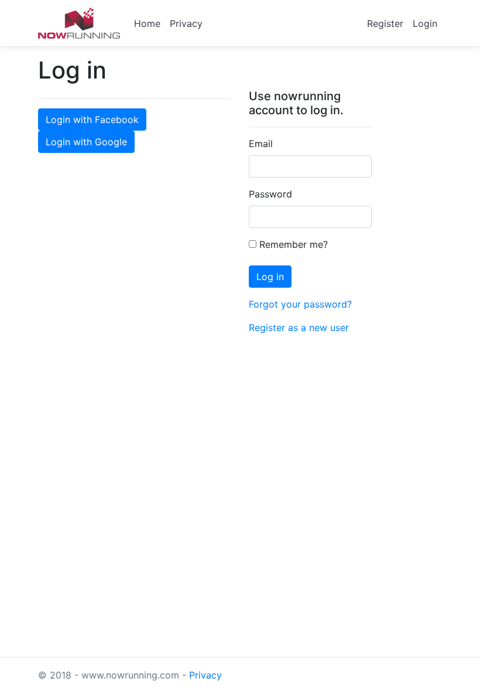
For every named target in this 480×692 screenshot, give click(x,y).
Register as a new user (299, 327)
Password (270, 194)
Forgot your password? (300, 304)
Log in (270, 276)
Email (261, 143)
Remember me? (292, 244)
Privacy (186, 23)
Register (385, 23)
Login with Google (86, 142)
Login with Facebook (92, 119)
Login (425, 23)
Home (147, 23)
